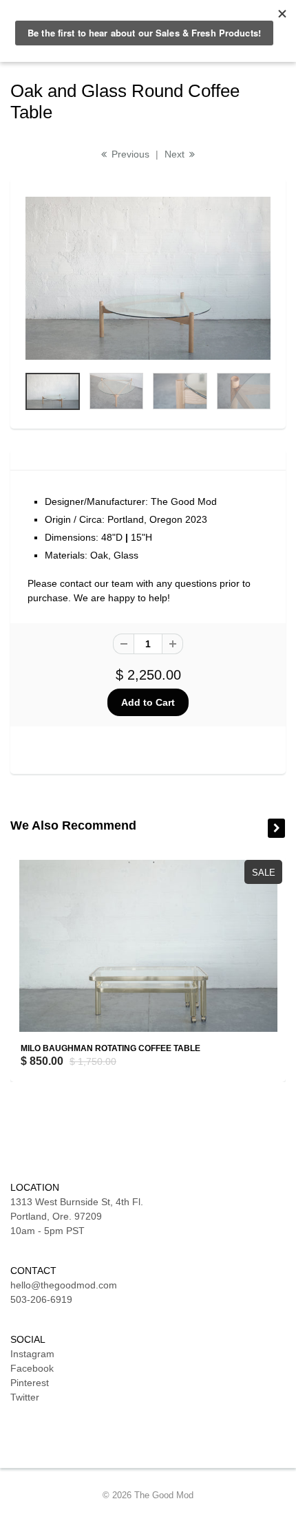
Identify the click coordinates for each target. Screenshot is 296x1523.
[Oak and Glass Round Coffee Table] (148, 278)
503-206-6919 (41, 1299)
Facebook (32, 1368)
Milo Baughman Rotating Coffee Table (110, 1048)
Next (176, 154)
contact (76, 583)
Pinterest (29, 1382)
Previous (129, 154)
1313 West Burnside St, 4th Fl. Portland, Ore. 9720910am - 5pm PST (76, 1216)
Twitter (24, 1397)
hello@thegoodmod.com (63, 1284)
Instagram (32, 1353)
